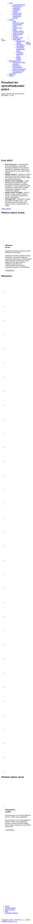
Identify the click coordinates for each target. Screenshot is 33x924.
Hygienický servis (18, 23)
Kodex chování (10, 909)
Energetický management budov (20, 49)
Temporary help (18, 38)
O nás (11, 3)
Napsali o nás (17, 13)
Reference (12, 74)
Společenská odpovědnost (17, 15)
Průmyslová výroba (19, 62)
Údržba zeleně (17, 34)
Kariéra (11, 75)
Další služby (17, 39)
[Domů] (3, 40)
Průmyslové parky (18, 70)
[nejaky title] (12, 616)
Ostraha (15, 36)
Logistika (16, 64)
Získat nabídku (6, 209)
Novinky (15, 18)
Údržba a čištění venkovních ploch (18, 32)
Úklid (14, 21)
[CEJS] (16, 885)
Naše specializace (15, 61)
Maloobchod (17, 66)
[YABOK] (16, 903)
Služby (11, 19)
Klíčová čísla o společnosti (17, 7)
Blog (6, 911)
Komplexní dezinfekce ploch (19, 54)
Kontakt (28, 44)
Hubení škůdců (18, 58)
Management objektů (20, 41)
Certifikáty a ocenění (16, 10)
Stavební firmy (17, 72)
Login (28, 42)
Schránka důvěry (10, 908)
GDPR (7, 906)
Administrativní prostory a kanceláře (19, 68)
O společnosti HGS (19, 5)
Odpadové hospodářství (20, 45)
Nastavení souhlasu (11, 913)
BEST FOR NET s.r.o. (10, 921)
